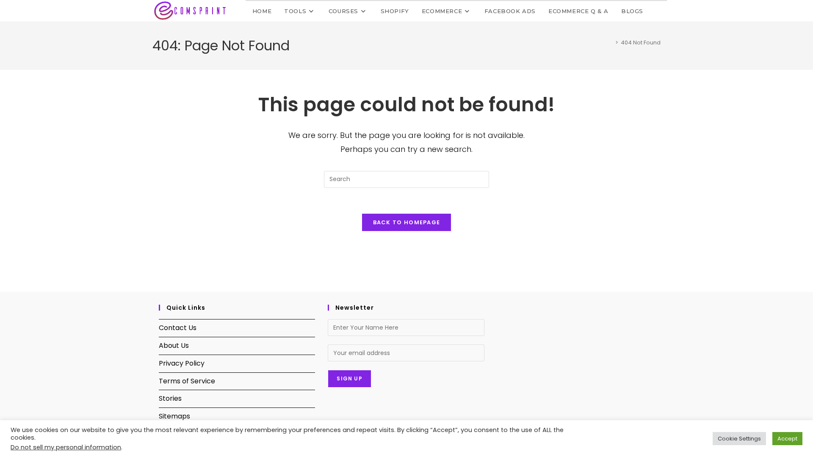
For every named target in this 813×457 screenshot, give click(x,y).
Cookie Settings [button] (739, 439)
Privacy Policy (182, 363)
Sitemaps (174, 416)
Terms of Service (187, 381)
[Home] (610, 43)
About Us (174, 345)
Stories (170, 398)
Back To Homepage (406, 222)
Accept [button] (787, 439)
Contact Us (177, 328)
